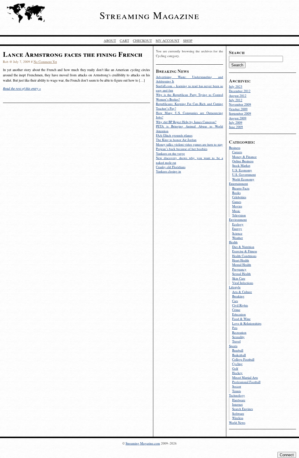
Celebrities (239, 197)
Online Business (242, 161)
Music (236, 211)
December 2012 (240, 91)
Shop (187, 40)
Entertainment (238, 183)
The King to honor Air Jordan (176, 139)
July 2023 (235, 86)
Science (237, 233)
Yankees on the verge (170, 153)
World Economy (243, 179)
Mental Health (241, 264)
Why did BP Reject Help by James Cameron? (186, 122)
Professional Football (246, 382)
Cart (124, 40)
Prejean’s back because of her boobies (181, 149)
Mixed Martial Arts (245, 377)
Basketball (239, 355)
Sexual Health (241, 273)
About (110, 40)
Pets (234, 328)
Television (239, 215)
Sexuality (238, 337)
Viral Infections (242, 282)
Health (233, 242)
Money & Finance (244, 156)
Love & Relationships (246, 323)
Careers (237, 152)
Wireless (237, 418)
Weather (237, 237)
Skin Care (238, 278)
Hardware (238, 400)
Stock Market (241, 165)
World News (237, 422)
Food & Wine (241, 318)
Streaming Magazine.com (143, 443)
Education (239, 314)
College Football (243, 359)
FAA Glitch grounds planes (174, 135)
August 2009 (237, 118)
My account (167, 40)
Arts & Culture (242, 292)
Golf (235, 368)
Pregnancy (239, 269)
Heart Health (240, 260)
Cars (235, 301)
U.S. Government (244, 174)
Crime (236, 309)
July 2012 (235, 100)
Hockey (237, 373)
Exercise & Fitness (244, 251)
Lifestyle (235, 287)
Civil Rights (240, 305)
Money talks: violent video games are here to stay (189, 144)
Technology (237, 395)
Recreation (239, 332)
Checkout (142, 40)
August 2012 (237, 95)
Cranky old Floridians (170, 167)
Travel (236, 341)
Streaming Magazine (149, 15)
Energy (237, 228)
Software (238, 413)
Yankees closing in (168, 171)
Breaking (238, 296)
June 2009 (236, 127)
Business (234, 147)
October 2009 (238, 109)
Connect (287, 455)
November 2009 (240, 104)
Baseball (237, 350)
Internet (237, 404)
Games (236, 201)
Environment (238, 219)
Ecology (238, 224)
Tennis (236, 391)
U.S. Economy (242, 170)
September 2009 (240, 113)
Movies (237, 206)
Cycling (237, 363)
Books (236, 192)
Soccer (236, 386)
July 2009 (235, 122)
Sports (233, 346)
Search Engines (242, 409)
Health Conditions (244, 256)
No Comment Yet (45, 61)
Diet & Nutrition (243, 247)
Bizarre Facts (240, 188)
